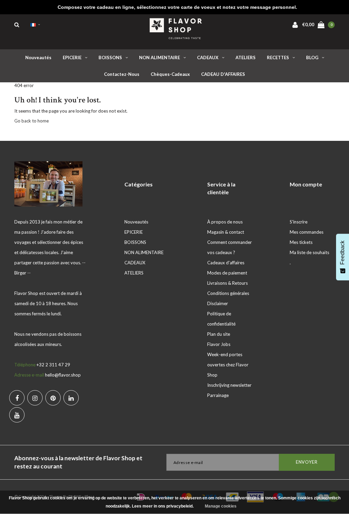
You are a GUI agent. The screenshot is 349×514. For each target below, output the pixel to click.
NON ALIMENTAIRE (159, 57)
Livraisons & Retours (227, 283)
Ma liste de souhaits (309, 252)
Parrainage (218, 395)
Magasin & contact (225, 232)
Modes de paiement (227, 273)
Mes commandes (306, 232)
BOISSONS (110, 57)
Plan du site (218, 334)
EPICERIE (72, 57)
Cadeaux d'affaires (225, 262)
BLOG (312, 57)
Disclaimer (217, 303)
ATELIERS (246, 57)
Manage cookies (221, 506)
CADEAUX (207, 57)
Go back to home (31, 120)
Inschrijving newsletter (229, 385)
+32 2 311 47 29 (53, 364)
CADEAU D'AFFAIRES (223, 74)
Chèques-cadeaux (170, 74)
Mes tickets (301, 242)
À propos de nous (225, 222)
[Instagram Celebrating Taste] (35, 397)
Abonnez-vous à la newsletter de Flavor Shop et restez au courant (78, 462)
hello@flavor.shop (63, 375)
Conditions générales (228, 293)
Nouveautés (38, 57)
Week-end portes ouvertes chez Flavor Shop (227, 365)
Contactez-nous (121, 74)
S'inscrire (298, 222)
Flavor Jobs (218, 344)
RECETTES (278, 57)
